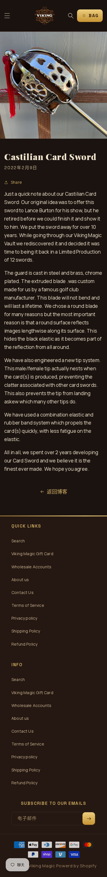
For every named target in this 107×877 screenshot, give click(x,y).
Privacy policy (24, 618)
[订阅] (88, 818)
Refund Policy (24, 644)
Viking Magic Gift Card (32, 553)
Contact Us (22, 592)
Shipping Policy (25, 631)
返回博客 (57, 491)
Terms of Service (27, 605)
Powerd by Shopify (76, 866)
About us (20, 579)
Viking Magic (42, 866)
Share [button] (16, 182)
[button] (7, 15)
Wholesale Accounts (31, 566)
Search (18, 540)
